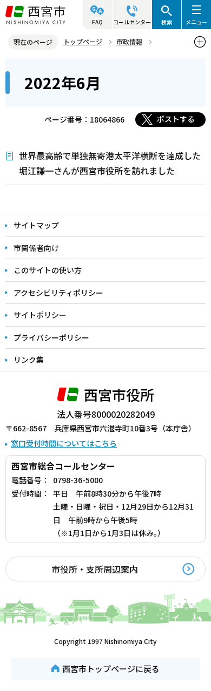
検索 (166, 22)
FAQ (97, 22)
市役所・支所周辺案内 (94, 569)
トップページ (82, 41)
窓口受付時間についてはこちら (64, 443)
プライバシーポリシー (51, 337)
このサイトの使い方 (48, 270)
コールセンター (132, 22)
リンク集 (29, 359)
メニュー (196, 22)
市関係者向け (36, 247)
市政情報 (129, 41)
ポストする (176, 118)
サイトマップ (36, 225)
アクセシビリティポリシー (58, 292)
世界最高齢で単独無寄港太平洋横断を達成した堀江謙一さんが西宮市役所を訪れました (110, 163)
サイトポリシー (40, 314)
